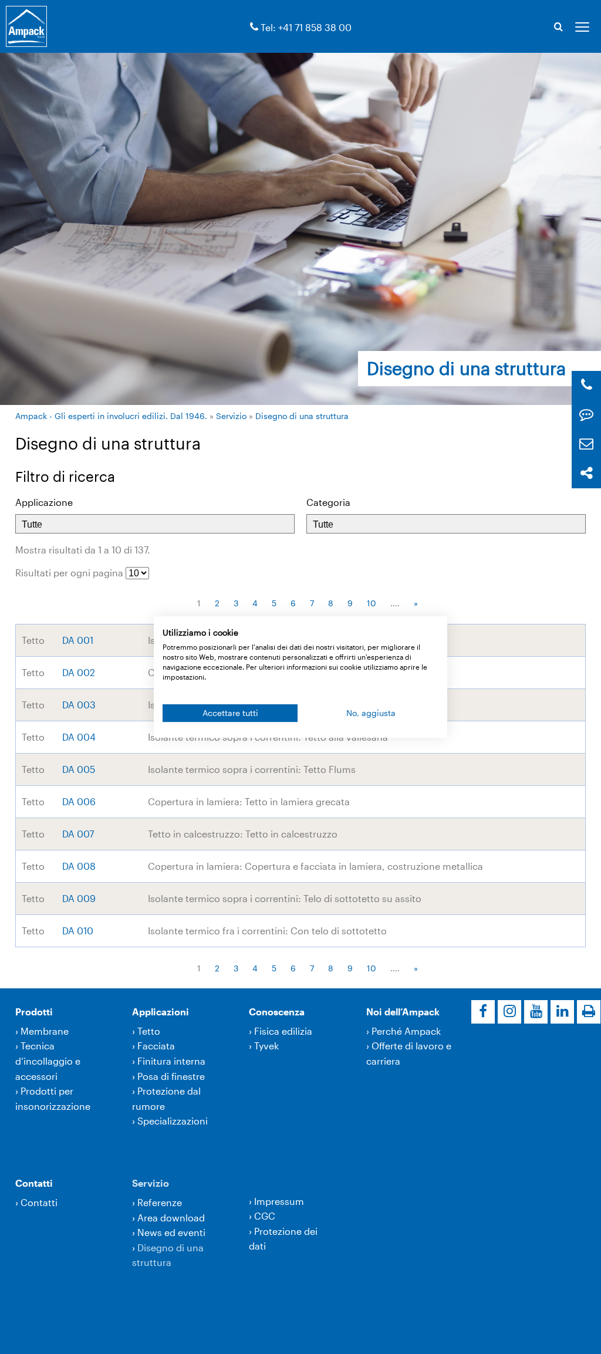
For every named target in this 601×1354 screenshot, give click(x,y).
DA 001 (77, 640)
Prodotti (34, 1011)
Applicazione (44, 502)
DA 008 (79, 866)
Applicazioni (160, 1011)
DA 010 (77, 930)
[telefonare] (254, 27)
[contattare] (586, 414)
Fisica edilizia (283, 1030)
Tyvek (266, 1045)
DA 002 (78, 672)
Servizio (231, 416)
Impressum (279, 1201)
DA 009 (79, 898)
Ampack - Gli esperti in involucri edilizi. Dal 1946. (111, 416)
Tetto (148, 1030)
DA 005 (78, 769)
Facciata (156, 1045)
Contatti (34, 1182)
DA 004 (79, 736)
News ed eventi (171, 1232)
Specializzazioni (172, 1120)
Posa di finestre (171, 1076)
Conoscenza (277, 1011)
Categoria (328, 502)
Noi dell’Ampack (403, 1011)
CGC (264, 1215)
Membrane (45, 1030)
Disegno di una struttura (302, 416)
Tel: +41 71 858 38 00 (306, 27)
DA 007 (78, 833)
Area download (171, 1217)
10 (371, 603)
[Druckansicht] (588, 1012)
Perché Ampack (406, 1030)
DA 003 (79, 704)
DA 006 (79, 801)
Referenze (159, 1202)
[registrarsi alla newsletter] (586, 444)
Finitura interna (171, 1060)
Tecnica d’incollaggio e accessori (47, 1060)
